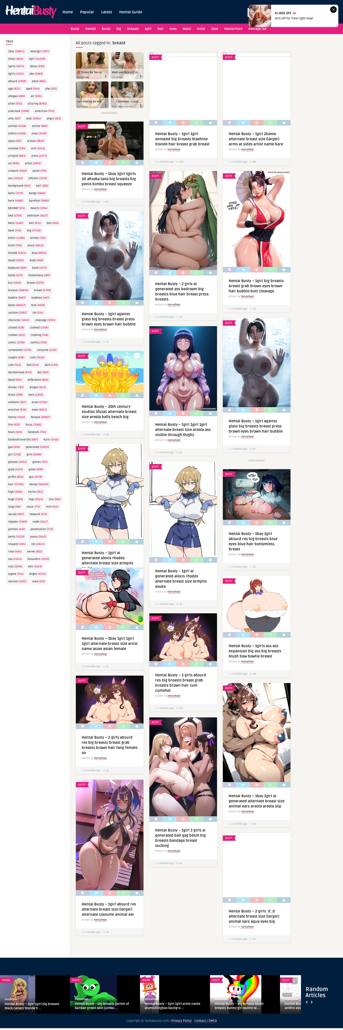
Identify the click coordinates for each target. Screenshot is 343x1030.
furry (51, 439)
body (36, 260)
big (118, 29)
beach (39, 208)
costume (47, 350)
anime (40, 126)
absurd (17, 81)
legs (36, 499)
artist (201, 29)
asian (39, 171)
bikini (16, 238)
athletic (37, 178)
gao (14, 447)
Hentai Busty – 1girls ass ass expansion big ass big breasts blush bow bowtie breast (255, 651)
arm (38, 148)
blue (39, 253)
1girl (148, 29)
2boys (37, 66)
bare (15, 201)
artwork (17, 171)
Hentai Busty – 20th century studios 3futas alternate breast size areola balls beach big (109, 411)
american (44, 111)
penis (16, 536)
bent (14, 230)
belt (35, 223)
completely (20, 350)
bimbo (38, 238)
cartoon (17, 312)
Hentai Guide (130, 12)
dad (33, 365)
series (34, 551)
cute (14, 365)
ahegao (16, 96)
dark (51, 365)
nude (40, 522)
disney (16, 387)
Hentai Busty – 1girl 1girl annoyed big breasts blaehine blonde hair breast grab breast (182, 139)
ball (42, 186)
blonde (17, 253)
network (38, 514)
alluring (37, 103)
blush (16, 260)
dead (15, 380)
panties (16, 529)
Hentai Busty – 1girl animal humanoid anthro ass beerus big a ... (33, 1006)
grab (15, 469)
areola (35, 141)
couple (16, 357)
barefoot (39, 201)
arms (39, 156)
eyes (173, 29)
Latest (106, 12)
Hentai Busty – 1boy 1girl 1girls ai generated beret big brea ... (100, 1006)
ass (15, 178)
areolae (16, 148)
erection (17, 410)
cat (37, 312)
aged (33, 89)
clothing (39, 335)
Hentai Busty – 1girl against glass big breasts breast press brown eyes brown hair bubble (109, 319)
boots (15, 275)
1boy (214, 29)
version (17, 581)
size (15, 566)
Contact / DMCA (205, 1021)
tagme (16, 574)
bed (15, 215)
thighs (37, 574)
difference (38, 380)
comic (16, 342)
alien (15, 103)
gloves (40, 462)
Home (68, 12)
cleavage (45, 320)
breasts (133, 29)
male (33, 507)
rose (14, 551)
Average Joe (257, 29)
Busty (75, 29)
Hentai (90, 29)
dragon (37, 387)
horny (35, 492)
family (16, 417)
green (35, 469)
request (17, 544)
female (40, 417)
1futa (15, 59)
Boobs (146, 980)
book (39, 268)
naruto (16, 514)
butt (38, 305)
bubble (17, 298)
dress (15, 395)
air (36, 96)
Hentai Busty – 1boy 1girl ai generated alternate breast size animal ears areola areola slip (256, 801)
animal (17, 126)
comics (38, 342)
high (15, 492)
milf (52, 507)
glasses (17, 462)
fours (15, 432)
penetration (42, 529)
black (187, 29)
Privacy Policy (181, 1021)
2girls (16, 74)
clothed (39, 327)
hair (161, 29)
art (13, 163)
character (18, 320)
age (14, 89)
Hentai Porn (233, 29)
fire (14, 424)
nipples (17, 522)
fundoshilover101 (23, 439)
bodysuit (17, 268)
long (14, 507)
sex (15, 559)
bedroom (37, 215)
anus (39, 133)
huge (15, 499)
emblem (17, 402)
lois (55, 499)
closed (16, 327)
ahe (51, 89)
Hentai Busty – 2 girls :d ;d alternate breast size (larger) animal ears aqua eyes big (254, 916)
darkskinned (20, 372)
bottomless (39, 275)
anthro (17, 133)
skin (35, 566)
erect (39, 402)
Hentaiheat (174, 149)
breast (35, 283)
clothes (16, 335)
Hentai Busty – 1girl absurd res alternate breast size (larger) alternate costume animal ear (109, 909)
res (38, 544)
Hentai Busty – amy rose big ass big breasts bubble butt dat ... (241, 1006)
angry (54, 118)
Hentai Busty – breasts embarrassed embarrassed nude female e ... (172, 1006)
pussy (38, 536)
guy (35, 477)
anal (33, 118)
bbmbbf (16, 208)
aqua (14, 141)
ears (35, 395)
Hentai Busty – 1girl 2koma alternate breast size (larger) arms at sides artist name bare (256, 139)
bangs (37, 193)
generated (37, 447)
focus (33, 424)
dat (43, 372)
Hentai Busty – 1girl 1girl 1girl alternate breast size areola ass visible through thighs (183, 429)
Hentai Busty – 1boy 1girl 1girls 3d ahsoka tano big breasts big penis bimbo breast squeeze (109, 178)
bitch (15, 245)
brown (42, 290)
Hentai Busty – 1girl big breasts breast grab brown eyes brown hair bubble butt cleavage (256, 286)
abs (36, 74)
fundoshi (37, 432)
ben (53, 223)
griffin (16, 477)
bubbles (40, 298)
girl (14, 454)
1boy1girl (39, 51)
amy (14, 118)
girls (34, 454)
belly (15, 223)
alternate (18, 111)
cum (37, 357)
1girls (16, 66)
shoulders (38, 559)
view (38, 581)
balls (15, 193)
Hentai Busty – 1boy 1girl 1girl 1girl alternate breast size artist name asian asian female (110, 643)
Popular (87, 12)
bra (14, 283)
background (19, 186)
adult (39, 81)
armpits (17, 156)
